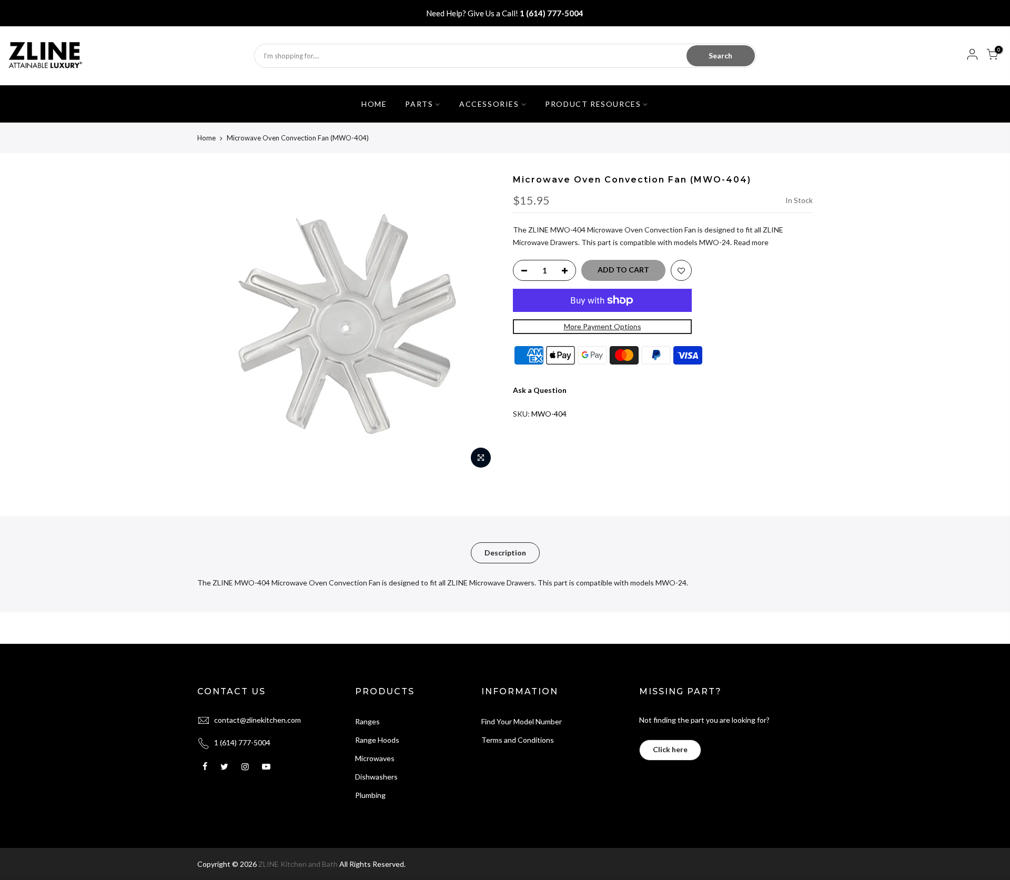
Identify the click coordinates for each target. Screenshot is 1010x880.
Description (505, 552)
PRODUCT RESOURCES (593, 103)
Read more (750, 242)
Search (720, 55)
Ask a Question (540, 390)
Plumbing (370, 795)
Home (206, 138)
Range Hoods (377, 739)
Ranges (367, 721)
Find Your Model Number (521, 721)
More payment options (602, 326)
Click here (670, 749)
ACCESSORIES (489, 103)
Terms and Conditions (517, 739)
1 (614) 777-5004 (551, 13)
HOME (374, 103)
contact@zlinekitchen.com (257, 719)
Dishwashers (376, 776)
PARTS (419, 103)
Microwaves (375, 758)
